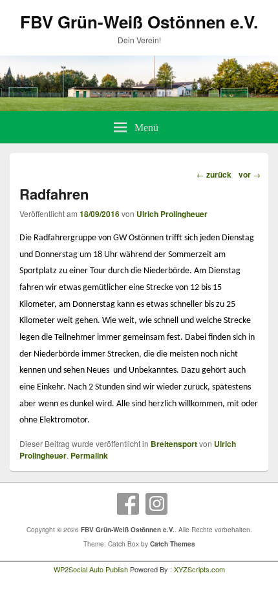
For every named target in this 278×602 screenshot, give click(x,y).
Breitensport (174, 444)
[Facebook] (128, 504)
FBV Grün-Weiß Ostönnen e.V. (139, 22)
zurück (214, 174)
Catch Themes (172, 543)
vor (250, 174)
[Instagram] (156, 504)
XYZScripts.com (199, 569)
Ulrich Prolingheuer (172, 214)
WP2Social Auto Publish (91, 569)
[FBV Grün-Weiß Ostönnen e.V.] (139, 107)
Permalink (89, 455)
